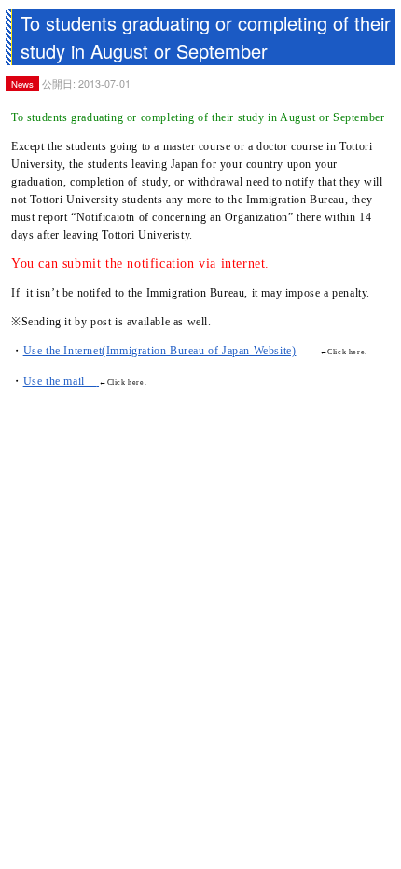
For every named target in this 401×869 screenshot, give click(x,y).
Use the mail (60, 381)
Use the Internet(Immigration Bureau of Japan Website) (160, 350)
